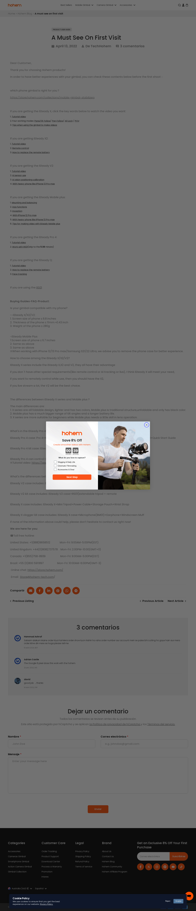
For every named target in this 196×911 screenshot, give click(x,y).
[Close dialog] (146, 425)
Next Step (72, 477)
